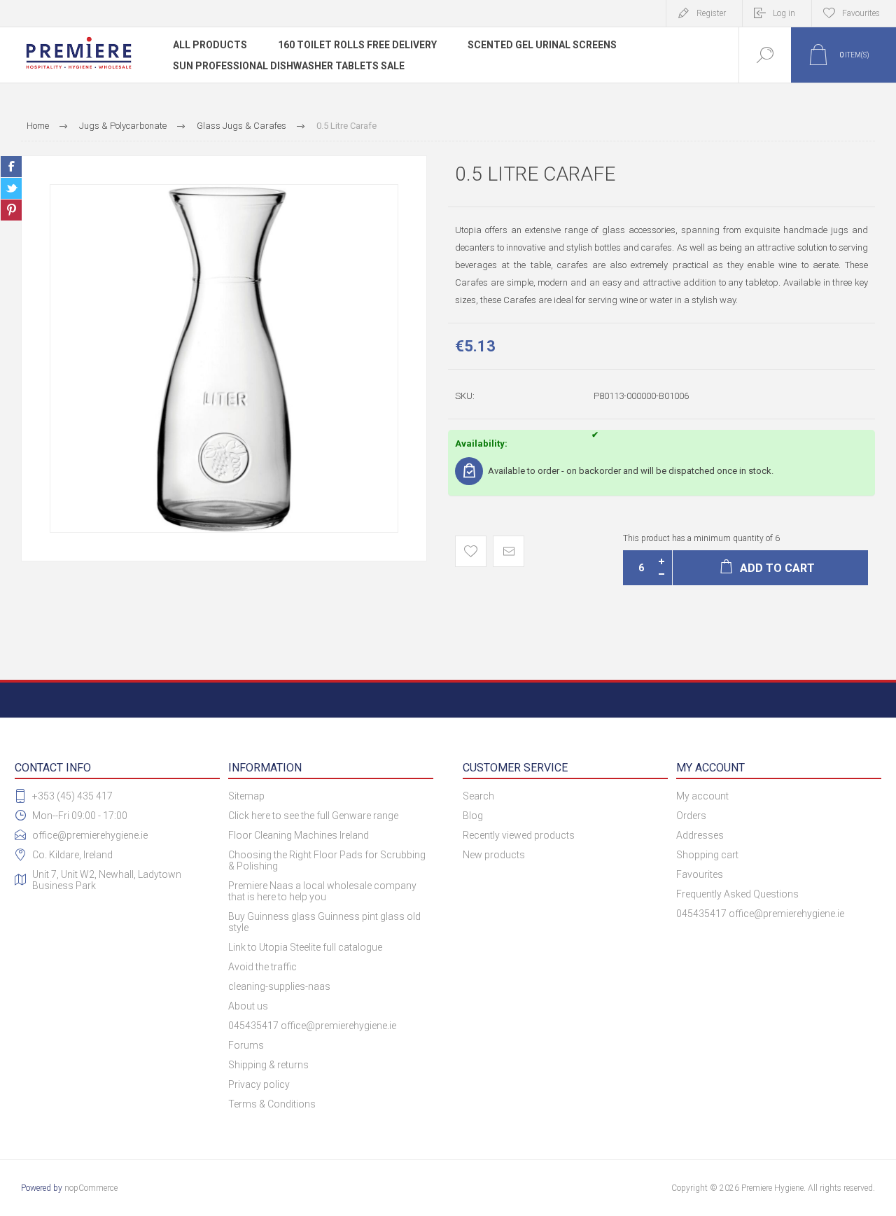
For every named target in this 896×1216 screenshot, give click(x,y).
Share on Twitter (11, 188)
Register (711, 13)
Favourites (699, 874)
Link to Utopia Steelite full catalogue (305, 947)
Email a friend (508, 551)
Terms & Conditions (272, 1104)
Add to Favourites (470, 551)
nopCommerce (91, 1188)
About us (248, 1006)
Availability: (481, 443)
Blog (473, 815)
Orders (691, 815)
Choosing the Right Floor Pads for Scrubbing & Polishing (327, 860)
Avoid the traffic (262, 966)
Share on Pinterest (11, 210)
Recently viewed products (519, 835)
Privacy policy (259, 1084)
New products (494, 854)
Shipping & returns (268, 1064)
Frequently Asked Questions (737, 894)
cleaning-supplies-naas (279, 986)
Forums (246, 1045)
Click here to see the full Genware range (313, 815)
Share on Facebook (11, 166)
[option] (224, 358)
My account (702, 796)
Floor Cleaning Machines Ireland (298, 835)
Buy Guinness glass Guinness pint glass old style (324, 922)
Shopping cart (707, 854)
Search (478, 796)
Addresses (700, 835)
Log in (784, 13)
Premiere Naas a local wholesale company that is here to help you (322, 891)
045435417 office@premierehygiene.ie (312, 1025)
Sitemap (246, 796)
